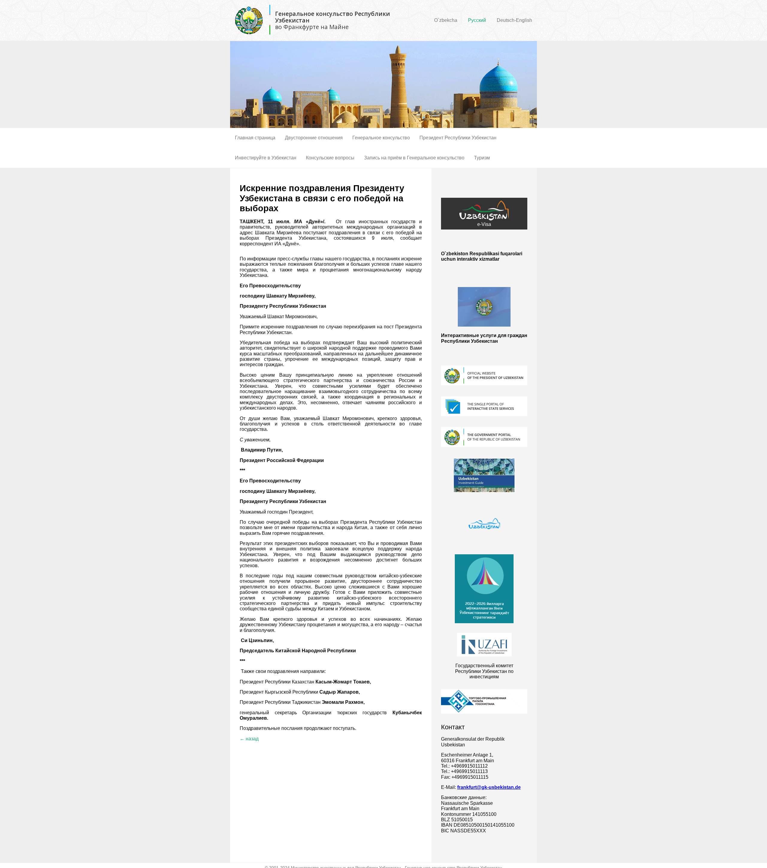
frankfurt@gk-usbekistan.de (489, 787)
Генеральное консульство (381, 137)
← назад (249, 738)
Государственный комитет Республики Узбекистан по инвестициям (484, 671)
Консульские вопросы (330, 157)
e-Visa (484, 224)
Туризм (482, 157)
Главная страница (255, 137)
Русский (477, 20)
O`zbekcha (445, 20)
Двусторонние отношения (314, 137)
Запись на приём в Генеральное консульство (414, 157)
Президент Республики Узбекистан (457, 137)
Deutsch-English (514, 20)
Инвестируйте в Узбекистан (265, 157)
